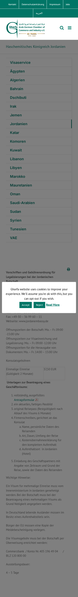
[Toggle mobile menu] (70, 28)
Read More (53, 305)
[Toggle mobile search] (62, 28)
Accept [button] (25, 305)
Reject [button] (39, 305)
